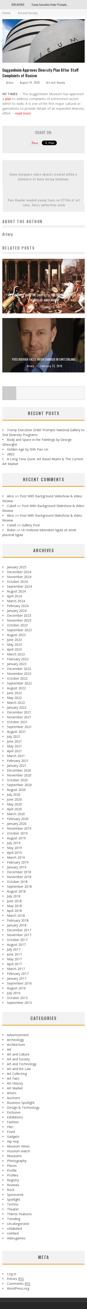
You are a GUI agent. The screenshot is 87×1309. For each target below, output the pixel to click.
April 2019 (14, 852)
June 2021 (14, 741)
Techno (12, 1204)
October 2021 (17, 722)
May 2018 (14, 906)
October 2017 (17, 940)
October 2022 (17, 678)
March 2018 (16, 915)
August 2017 (16, 944)
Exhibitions (15, 1117)
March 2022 (16, 702)
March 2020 (16, 814)
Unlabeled (14, 1228)
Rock (10, 1190)
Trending (13, 1219)
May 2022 (14, 698)
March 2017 (16, 969)
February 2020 (18, 819)
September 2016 (19, 983)
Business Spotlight (21, 1102)
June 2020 (14, 799)
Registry (13, 1180)
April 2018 (14, 910)
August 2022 (16, 688)
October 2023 (17, 625)
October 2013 (17, 998)
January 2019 (16, 867)
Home (6, 13)
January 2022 (16, 707)
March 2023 (16, 654)
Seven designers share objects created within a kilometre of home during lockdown (43, 176)
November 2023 (19, 620)
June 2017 (14, 954)
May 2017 (14, 959)
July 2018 (13, 896)
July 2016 (13, 993)
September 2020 (19, 785)
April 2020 (14, 809)
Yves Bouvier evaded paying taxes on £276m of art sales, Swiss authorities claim (44, 202)
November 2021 (19, 717)
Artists (11, 1093)
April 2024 (14, 596)
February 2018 (18, 920)
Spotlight (13, 1199)
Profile (12, 1170)
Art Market (15, 1088)
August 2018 (16, 891)
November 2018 (19, 877)
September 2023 (19, 630)
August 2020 (16, 789)
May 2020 (14, 804)
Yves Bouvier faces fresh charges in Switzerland (43, 359)
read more (23, 113)
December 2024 (19, 572)
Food (11, 1131)
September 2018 (19, 886)
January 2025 (16, 567)
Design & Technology (23, 1107)
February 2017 (18, 973)
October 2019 (17, 833)
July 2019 (13, 843)
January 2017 (16, 978)
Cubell (11, 506)
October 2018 (17, 881)
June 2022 (14, 693)
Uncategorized (18, 1223)
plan (8, 99)
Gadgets (13, 1136)
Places (12, 1165)
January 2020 (16, 823)
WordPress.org (18, 1288)
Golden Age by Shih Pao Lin (27, 449)
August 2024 (16, 591)
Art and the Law (19, 1069)
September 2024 (19, 586)
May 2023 (14, 644)
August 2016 (16, 988)
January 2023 (16, 664)
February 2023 (18, 659)
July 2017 (13, 949)
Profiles (12, 1175)
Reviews (13, 1185)
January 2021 (16, 765)
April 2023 (14, 649)
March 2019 (16, 857)
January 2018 (16, 925)
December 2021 (19, 712)
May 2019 (14, 848)
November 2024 (19, 577)
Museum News (18, 1146)
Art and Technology (21, 1064)
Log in (11, 1274)
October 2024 (17, 581)
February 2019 (18, 862)
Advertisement (18, 1035)
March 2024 (16, 601)
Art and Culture (18, 1054)
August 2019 (16, 838)
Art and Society (55, 82)
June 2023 (14, 639)
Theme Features (19, 1214)
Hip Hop (13, 1141)
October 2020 (17, 780)
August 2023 (16, 635)
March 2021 (16, 756)
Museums (14, 1156)
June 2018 (14, 901)
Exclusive (13, 1112)
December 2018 (19, 872)
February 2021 (18, 760)
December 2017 (19, 930)
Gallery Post (31, 525)
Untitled (13, 1233)
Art (9, 1049)
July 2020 (13, 794)
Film (10, 1127)
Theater (13, 1209)
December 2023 (19, 615)
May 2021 (14, 746)
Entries (15, 1279)
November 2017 (19, 935)
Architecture (16, 1044)
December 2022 (19, 668)
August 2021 (16, 731)
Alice (10, 496)
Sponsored (15, 1194)
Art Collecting (17, 1073)
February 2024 (18, 606)
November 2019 (19, 828)
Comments (18, 1283)
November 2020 (19, 775)
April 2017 (14, 964)
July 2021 (13, 736)
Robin (11, 530)
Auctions (13, 1098)
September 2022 (19, 683)
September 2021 (19, 727)
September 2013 (19, 1002)
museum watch (18, 1151)
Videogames (16, 1238)
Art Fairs (13, 1078)
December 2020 (19, 770)
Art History (15, 1083)
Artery (9, 82)
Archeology (15, 1040)
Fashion (13, 1122)
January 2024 (16, 610)
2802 (10, 454)
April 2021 (14, 751)
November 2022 (19, 673)
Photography (16, 1161)
